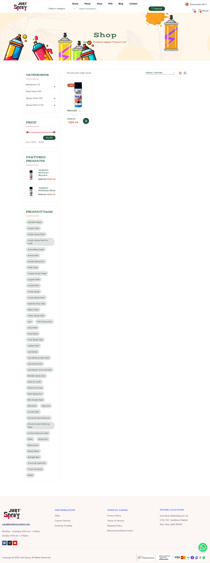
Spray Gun (43, 439)
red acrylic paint (35, 400)
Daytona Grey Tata (36, 303)
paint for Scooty (35, 388)
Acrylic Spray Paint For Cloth (38, 242)
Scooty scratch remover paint (39, 425)
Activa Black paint (36, 249)
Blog (121, 3)
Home (75, 3)
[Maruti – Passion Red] (78, 94)
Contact (133, 3)
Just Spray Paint (35, 364)
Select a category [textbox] (57, 8)
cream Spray (34, 291)
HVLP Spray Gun (44, 321)
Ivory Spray (33, 333)
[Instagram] (9, 543)
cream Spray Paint (36, 297)
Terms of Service (115, 520)
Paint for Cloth (34, 382)
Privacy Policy (114, 515)
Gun (30, 321)
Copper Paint (34, 279)
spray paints (33, 451)
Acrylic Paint (33, 228)
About (87, 3)
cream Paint (33, 285)
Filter (49, 138)
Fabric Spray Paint (36, 315)
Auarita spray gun (36, 261)
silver (30, 439)
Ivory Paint (32, 327)
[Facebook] (4, 543)
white (30, 475)
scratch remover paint (38, 433)
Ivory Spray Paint (35, 339)
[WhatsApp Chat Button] (203, 547)
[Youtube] (15, 543)
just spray (32, 352)
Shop (99, 3)
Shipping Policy (114, 525)
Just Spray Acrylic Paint (38, 358)
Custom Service (62, 520)
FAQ (110, 3)
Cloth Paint (33, 267)
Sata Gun (46, 406)
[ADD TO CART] (86, 121)
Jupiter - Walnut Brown (43, 173)
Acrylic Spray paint (36, 234)
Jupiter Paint (33, 345)
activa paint (33, 255)
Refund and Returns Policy (120, 530)
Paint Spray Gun (35, 394)
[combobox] (60, 9)
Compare (86, 101)
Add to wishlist (86, 94)
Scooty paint (33, 412)
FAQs (57, 515)
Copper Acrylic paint (37, 273)
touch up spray (35, 469)
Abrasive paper (35, 222)
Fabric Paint (33, 309)
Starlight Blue (34, 457)
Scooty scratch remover (39, 418)
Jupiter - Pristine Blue (46, 189)
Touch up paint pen (37, 463)
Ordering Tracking (63, 525)
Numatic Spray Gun (36, 376)
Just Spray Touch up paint (40, 370)
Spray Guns (33, 445)
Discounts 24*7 (198, 4)
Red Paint (32, 406)
